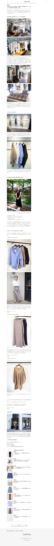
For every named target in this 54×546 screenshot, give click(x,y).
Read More (19, 525)
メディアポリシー (31, 538)
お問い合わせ (21, 530)
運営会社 (22, 538)
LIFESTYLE (17, 530)
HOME (8, 530)
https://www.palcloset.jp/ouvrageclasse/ (17, 446)
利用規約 (24, 538)
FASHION (10, 530)
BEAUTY (14, 530)
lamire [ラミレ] (27, 1)
